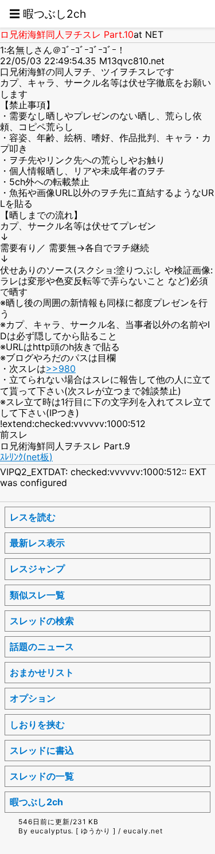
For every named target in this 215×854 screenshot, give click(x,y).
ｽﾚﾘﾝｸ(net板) (26, 457)
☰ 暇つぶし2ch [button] (47, 14)
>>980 (61, 368)
